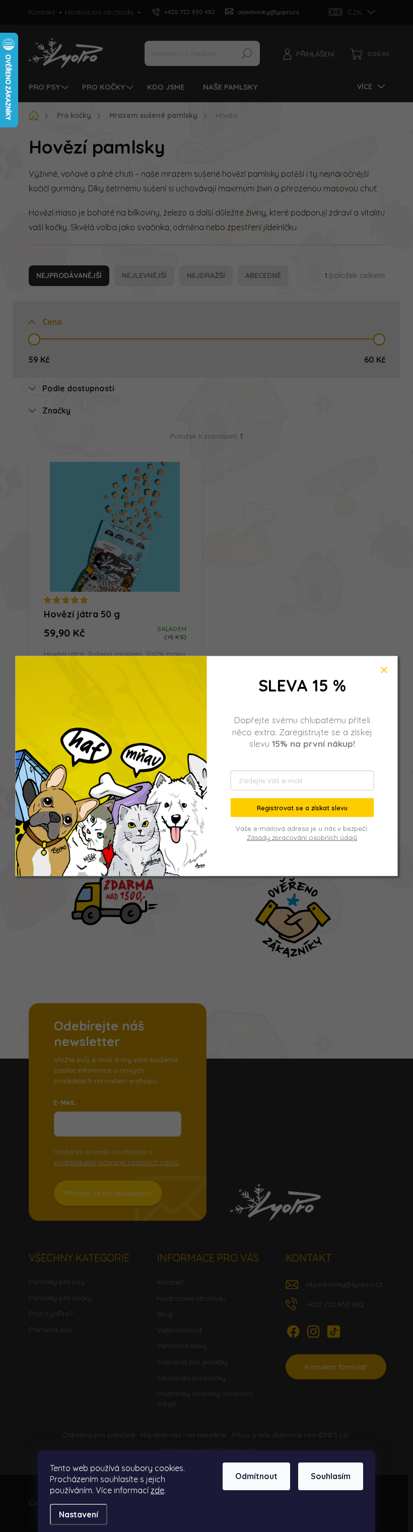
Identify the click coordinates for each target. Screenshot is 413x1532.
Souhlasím (331, 1476)
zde (157, 1490)
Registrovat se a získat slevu (302, 807)
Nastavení (78, 1514)
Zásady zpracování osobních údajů (302, 837)
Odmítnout (256, 1476)
